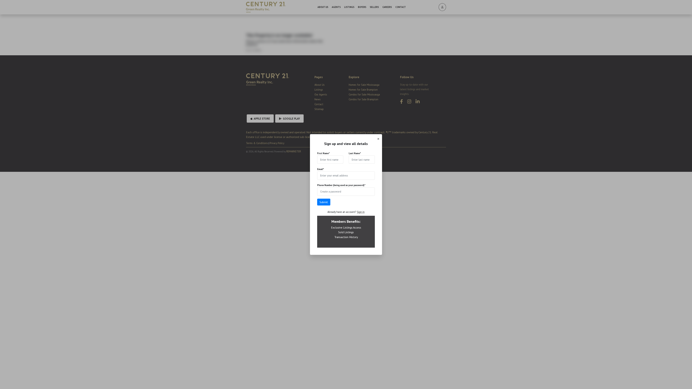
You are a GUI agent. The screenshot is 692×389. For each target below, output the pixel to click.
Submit (324, 202)
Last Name (355, 153)
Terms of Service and (339, 241)
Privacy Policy (356, 241)
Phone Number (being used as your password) (341, 185)
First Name (323, 153)
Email (320, 169)
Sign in (361, 212)
